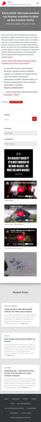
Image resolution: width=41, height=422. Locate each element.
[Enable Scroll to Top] (37, 418)
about (7, 399)
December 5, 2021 (11, 95)
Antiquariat (15, 399)
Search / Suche (26, 413)
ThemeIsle (27, 417)
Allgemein (7, 367)
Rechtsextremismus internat (14, 408)
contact (25, 399)
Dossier (33, 399)
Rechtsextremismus (16, 102)
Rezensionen (14, 413)
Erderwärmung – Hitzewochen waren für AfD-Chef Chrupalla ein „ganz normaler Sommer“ (19, 373)
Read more (25, 323)
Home (12, 403)
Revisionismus (31, 408)
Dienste (6, 336)
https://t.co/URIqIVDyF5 (13, 88)
